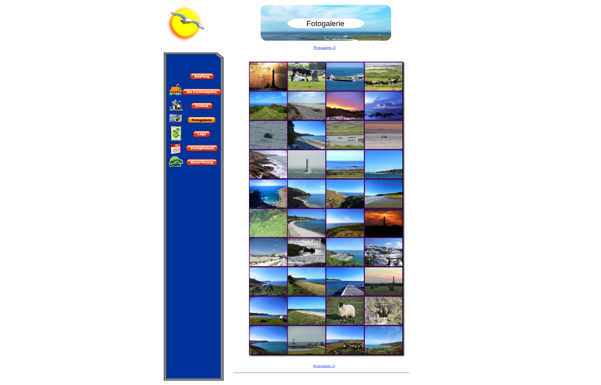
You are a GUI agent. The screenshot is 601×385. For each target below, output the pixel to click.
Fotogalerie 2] (324, 366)
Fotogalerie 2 (324, 48)
